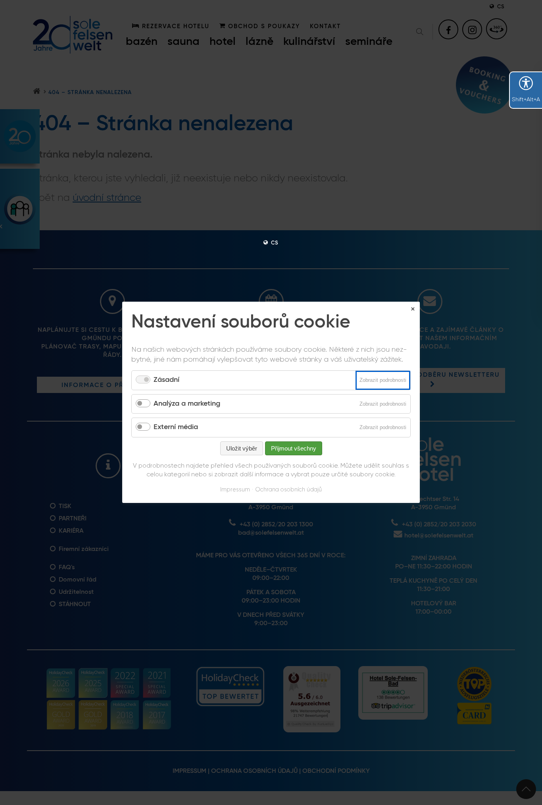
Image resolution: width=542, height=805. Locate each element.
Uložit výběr (241, 448)
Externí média (176, 427)
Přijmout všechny (293, 448)
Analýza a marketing (187, 403)
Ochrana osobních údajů (288, 489)
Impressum (235, 489)
